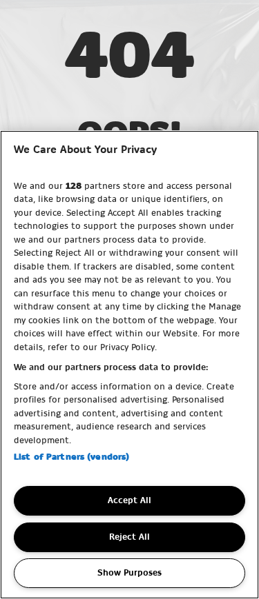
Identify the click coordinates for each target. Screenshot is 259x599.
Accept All (129, 500)
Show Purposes (129, 572)
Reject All (129, 536)
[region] (129, 364)
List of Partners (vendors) (71, 457)
